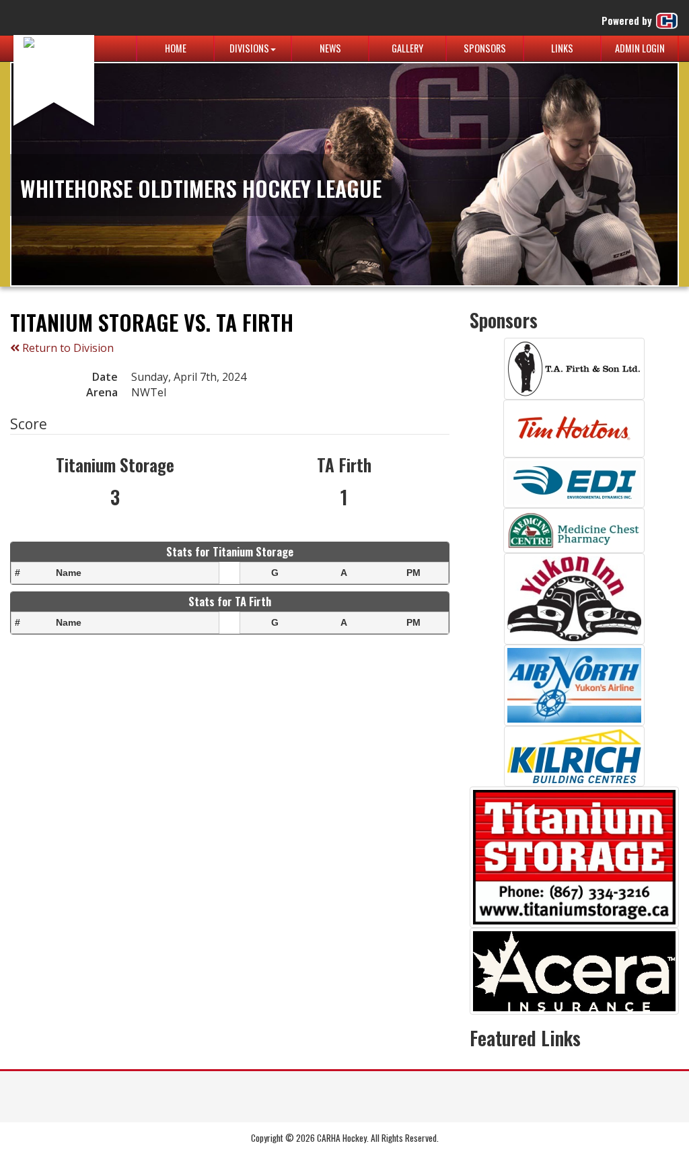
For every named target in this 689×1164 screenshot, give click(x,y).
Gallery (407, 48)
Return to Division (67, 347)
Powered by (628, 20)
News (330, 48)
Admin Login (640, 48)
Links (562, 48)
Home (175, 48)
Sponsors (485, 48)
